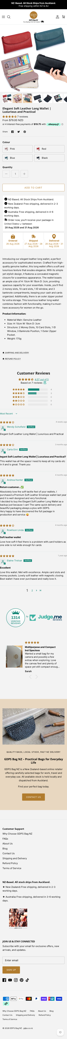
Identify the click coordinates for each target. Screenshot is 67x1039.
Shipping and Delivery (14, 858)
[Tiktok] (27, 980)
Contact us (33, 797)
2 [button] (32, 590)
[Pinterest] (21, 980)
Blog (4, 848)
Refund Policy (10, 863)
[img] (7, 422)
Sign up (11, 970)
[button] (9, 116)
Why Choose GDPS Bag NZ (17, 833)
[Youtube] (10, 980)
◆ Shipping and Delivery (15, 353)
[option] (33, 58)
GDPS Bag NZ (16, 1028)
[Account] (56, 16)
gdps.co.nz (28, 1028)
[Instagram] (16, 980)
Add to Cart (33, 187)
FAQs (5, 838)
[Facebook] (4, 980)
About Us (7, 843)
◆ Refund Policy (11, 359)
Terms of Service (11, 868)
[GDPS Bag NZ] (33, 17)
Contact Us (8, 853)
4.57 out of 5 (42, 379)
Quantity (7, 167)
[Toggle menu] (3, 16)
